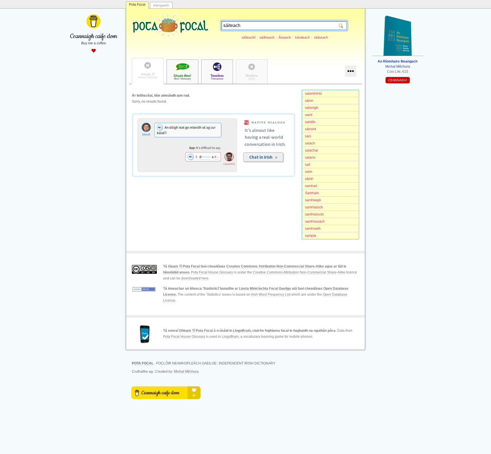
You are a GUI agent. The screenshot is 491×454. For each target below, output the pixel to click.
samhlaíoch (314, 207)
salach (310, 143)
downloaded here (195, 278)
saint (308, 115)
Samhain (312, 193)
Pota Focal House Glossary (212, 272)
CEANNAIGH (397, 80)
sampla (310, 236)
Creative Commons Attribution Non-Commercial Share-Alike (275, 266)
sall (307, 165)
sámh (309, 179)
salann (310, 157)
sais (308, 136)
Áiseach (284, 38)
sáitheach (266, 38)
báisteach (302, 38)
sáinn (309, 101)
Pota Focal (137, 5)
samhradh (313, 229)
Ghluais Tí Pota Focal (196, 331)
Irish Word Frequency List (270, 295)
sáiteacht (248, 38)
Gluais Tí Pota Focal (184, 266)
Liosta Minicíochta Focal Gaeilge (265, 289)
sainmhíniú (313, 94)
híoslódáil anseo (176, 272)
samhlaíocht (314, 214)
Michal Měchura (186, 372)
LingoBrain (242, 331)
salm (308, 172)
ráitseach (321, 38)
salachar (311, 150)
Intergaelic (161, 5)
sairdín (310, 122)
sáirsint (310, 129)
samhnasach (315, 221)
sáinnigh (311, 108)
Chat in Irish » (263, 157)
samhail (311, 186)
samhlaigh (313, 200)
